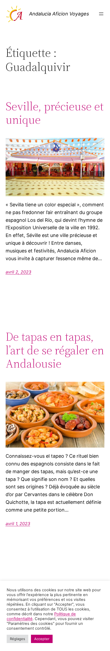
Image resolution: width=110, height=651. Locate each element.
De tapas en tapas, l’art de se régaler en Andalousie (55, 350)
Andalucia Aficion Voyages (59, 14)
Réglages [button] (17, 639)
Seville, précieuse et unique (55, 113)
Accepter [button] (41, 639)
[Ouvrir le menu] (101, 14)
